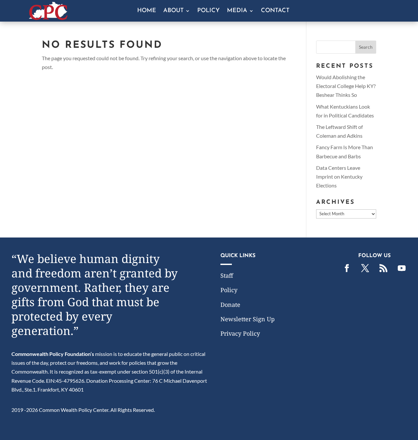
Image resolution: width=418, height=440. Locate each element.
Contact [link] (275, 11)
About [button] (173, 11)
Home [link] (146, 11)
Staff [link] (226, 275)
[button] (365, 47)
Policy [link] (208, 11)
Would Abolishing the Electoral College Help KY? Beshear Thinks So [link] (346, 86)
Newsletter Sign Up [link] (247, 319)
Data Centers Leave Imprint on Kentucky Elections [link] (339, 176)
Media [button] (237, 11)
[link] (48, 18)
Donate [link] (230, 304)
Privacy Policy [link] (240, 333)
